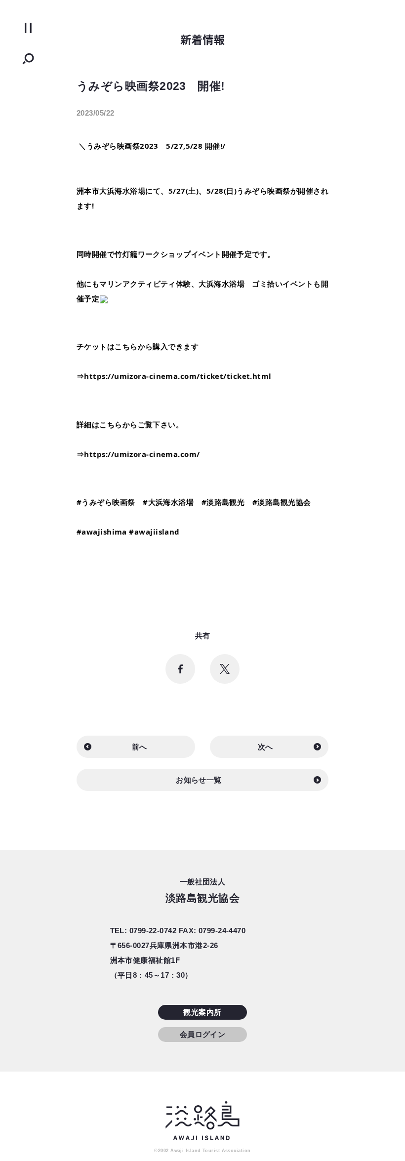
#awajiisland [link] (154, 532)
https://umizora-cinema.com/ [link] (142, 454)
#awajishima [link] (102, 532)
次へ (265, 747)
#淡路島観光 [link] (223, 502)
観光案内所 (202, 1012)
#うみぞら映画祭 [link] (106, 502)
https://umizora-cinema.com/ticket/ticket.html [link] (177, 376)
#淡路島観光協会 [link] (281, 502)
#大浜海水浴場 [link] (168, 502)
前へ (139, 747)
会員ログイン (203, 1034)
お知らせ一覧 (199, 780)
